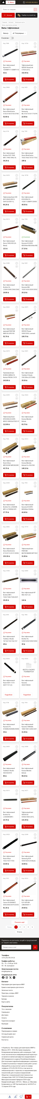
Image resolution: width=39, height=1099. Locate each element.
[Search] (35, 9)
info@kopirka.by (7, 971)
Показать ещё (19, 922)
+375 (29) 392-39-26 (8, 958)
